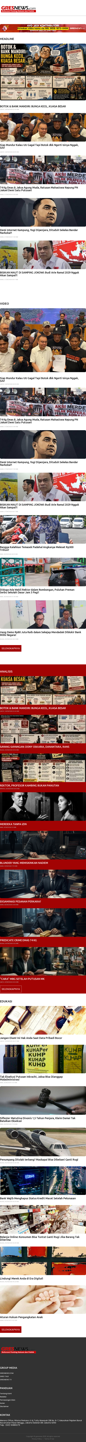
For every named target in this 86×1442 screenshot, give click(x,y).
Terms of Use (49, 1439)
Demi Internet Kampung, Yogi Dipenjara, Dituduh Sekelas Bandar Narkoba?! (39, 231)
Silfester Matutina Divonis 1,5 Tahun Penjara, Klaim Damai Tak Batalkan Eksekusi (37, 1120)
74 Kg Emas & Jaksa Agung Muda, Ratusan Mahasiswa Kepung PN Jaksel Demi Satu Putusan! (39, 189)
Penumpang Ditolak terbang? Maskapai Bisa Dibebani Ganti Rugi (39, 1159)
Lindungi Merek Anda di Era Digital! (21, 1278)
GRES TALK (4, 1376)
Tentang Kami (6, 1394)
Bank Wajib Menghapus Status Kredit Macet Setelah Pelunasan (38, 1198)
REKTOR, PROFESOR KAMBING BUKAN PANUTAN (29, 785)
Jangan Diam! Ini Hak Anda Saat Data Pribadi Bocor (31, 1038)
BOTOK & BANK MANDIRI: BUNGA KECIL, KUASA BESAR (33, 106)
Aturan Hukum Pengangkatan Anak (21, 1317)
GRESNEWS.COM (6, 1373)
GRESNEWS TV (6, 1380)
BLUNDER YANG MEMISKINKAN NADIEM (24, 863)
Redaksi (3, 1397)
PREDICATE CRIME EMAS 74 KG (18, 940)
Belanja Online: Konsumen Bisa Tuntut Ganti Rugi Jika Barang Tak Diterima (39, 1238)
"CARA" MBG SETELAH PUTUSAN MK (22, 979)
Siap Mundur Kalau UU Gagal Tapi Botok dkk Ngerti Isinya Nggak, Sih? (39, 146)
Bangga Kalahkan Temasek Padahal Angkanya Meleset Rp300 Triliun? (37, 549)
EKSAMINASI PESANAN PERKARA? (20, 901)
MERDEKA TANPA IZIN (13, 824)
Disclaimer (4, 1406)
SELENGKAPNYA (11, 648)
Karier (2, 1403)
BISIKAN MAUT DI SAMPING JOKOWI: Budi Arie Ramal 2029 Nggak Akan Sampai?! (39, 274)
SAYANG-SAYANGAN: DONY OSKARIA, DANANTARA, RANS (34, 746)
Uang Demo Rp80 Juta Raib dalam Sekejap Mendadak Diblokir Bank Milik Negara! (40, 634)
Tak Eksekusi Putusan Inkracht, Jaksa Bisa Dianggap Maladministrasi (31, 1078)
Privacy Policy (37, 1439)
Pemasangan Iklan (7, 1400)
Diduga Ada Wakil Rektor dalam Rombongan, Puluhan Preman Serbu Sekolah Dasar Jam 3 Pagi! (37, 591)
